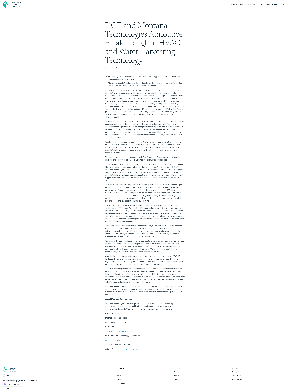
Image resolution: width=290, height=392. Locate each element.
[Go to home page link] (13, 369)
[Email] (9, 376)
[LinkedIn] (5, 376)
